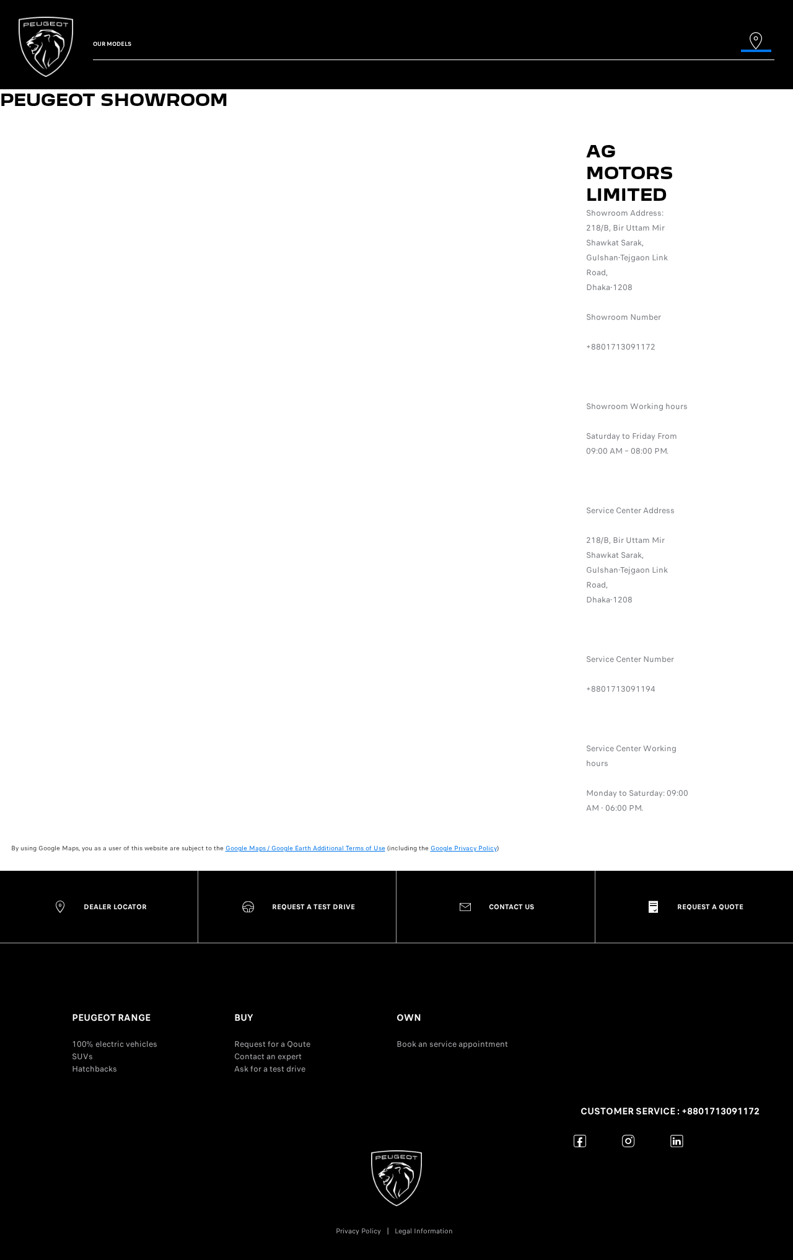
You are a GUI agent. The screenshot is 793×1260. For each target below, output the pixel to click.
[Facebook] (580, 1140)
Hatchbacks (94, 1069)
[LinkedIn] (676, 1140)
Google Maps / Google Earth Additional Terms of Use (305, 848)
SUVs (82, 1056)
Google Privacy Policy (464, 848)
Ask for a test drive (269, 1069)
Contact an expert (268, 1056)
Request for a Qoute (272, 1044)
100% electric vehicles (114, 1044)
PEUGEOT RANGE (111, 1017)
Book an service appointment (452, 1044)
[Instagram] (628, 1140)
